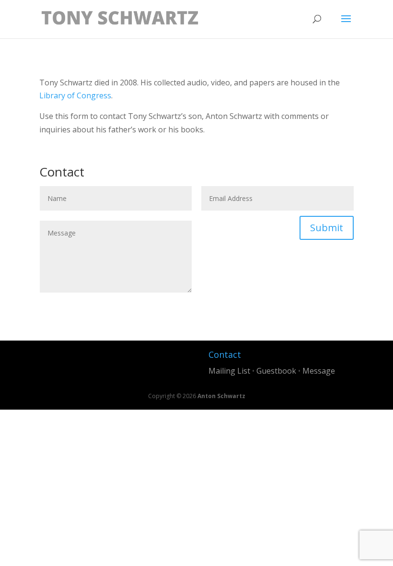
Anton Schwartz (221, 396)
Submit (326, 227)
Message (318, 371)
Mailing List (229, 371)
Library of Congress (75, 95)
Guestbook (276, 371)
